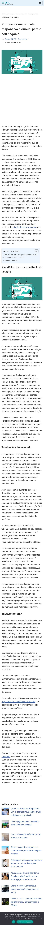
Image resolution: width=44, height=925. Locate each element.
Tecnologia (10, 14)
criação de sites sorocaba (24, 227)
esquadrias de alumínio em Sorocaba (18, 701)
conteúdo (6, 756)
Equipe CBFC (10, 39)
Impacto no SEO (11, 261)
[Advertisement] (22, 103)
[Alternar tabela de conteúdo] (35, 251)
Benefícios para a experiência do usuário (21, 254)
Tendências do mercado (14, 258)
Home (3, 14)
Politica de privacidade (24, 922)
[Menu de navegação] (40, 3)
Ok (14, 922)
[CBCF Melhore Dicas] (8, 3)
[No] (41, 919)
